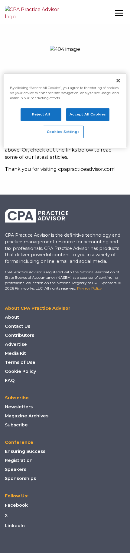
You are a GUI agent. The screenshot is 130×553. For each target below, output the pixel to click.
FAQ (10, 380)
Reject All (41, 114)
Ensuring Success (25, 451)
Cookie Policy (20, 371)
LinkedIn (15, 525)
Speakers (15, 469)
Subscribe (16, 425)
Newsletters (19, 407)
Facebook (16, 505)
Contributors (19, 335)
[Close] (118, 80)
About (12, 317)
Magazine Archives (26, 416)
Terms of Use (20, 362)
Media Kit (15, 353)
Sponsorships (20, 478)
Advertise (16, 344)
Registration (19, 460)
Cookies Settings (63, 132)
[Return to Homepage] (36, 216)
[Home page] (32, 13)
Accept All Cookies (88, 114)
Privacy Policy (89, 288)
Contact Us (17, 326)
